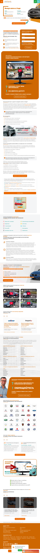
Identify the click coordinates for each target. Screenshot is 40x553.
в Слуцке (18, 539)
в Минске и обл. (6, 536)
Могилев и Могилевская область (28, 366)
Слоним (4, 369)
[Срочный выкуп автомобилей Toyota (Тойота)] (22, 429)
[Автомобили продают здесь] (20, 467)
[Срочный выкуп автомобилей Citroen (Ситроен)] (5, 411)
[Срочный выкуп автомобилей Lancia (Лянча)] (34, 415)
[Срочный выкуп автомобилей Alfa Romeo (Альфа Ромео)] (11, 406)
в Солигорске (13, 539)
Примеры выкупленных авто (25, 530)
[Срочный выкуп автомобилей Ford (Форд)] (34, 411)
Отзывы (4, 528)
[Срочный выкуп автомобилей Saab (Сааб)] (28, 425)
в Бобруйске (18, 538)
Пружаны (22, 353)
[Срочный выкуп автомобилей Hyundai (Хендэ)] (11, 415)
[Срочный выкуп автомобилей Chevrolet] (28, 406)
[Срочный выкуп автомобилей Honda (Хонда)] (5, 415)
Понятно (20, 550)
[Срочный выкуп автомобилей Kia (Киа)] (28, 415)
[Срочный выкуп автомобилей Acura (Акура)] (5, 406)
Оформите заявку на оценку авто (20, 175)
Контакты (21, 532)
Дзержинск (5, 353)
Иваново (22, 349)
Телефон (23, 39)
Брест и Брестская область (27, 346)
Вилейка (5, 354)
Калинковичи (23, 363)
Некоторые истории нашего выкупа (9, 530)
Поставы (5, 362)
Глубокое (5, 363)
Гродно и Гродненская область (10, 366)
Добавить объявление (20, 210)
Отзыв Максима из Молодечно (12, 442)
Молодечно (5, 350)
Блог (21, 528)
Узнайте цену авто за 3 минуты (19, 23)
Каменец (22, 350)
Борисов (5, 347)
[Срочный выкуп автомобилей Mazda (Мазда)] (17, 420)
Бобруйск (22, 368)
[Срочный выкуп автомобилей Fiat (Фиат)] (28, 411)
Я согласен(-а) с (27, 44)
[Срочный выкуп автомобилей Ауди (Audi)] (17, 406)
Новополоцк (5, 359)
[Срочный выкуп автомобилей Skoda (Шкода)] (5, 429)
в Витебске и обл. (19, 536)
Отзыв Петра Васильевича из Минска (29, 443)
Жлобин (22, 359)
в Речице (9, 539)
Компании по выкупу (7, 532)
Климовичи (23, 375)
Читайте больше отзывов (20, 454)
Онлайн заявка (20, 193)
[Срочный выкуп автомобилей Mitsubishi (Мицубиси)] (28, 420)
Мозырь (22, 358)
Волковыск (5, 371)
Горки (22, 369)
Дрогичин (23, 347)
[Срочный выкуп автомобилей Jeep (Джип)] (22, 415)
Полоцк (4, 360)
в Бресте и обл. (12, 536)
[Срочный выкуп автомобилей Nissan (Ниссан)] (34, 420)
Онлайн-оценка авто (8, 280)
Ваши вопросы (22, 527)
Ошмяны (5, 375)
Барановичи (23, 354)
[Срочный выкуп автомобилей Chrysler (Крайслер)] (34, 406)
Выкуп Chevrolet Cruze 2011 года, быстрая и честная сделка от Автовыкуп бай (28, 510)
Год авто (23, 36)
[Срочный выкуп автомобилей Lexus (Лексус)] (11, 420)
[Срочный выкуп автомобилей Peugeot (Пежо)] (11, 425)
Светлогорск (23, 360)
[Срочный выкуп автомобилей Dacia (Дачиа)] (11, 411)
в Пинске (5, 539)
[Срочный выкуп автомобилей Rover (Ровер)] (22, 425)
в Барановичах (13, 538)
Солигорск (5, 349)
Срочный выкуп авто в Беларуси (9, 527)
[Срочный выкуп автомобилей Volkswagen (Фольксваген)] (28, 429)
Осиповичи (23, 371)
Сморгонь (5, 372)
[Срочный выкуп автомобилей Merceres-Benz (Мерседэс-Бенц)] (22, 420)
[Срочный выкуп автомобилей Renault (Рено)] (17, 425)
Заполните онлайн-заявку (20, 96)
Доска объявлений (6, 531)
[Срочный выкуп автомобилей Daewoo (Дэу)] (17, 411)
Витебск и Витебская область (10, 356)
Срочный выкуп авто (7, 522)
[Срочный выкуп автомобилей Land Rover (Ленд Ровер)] (5, 420)
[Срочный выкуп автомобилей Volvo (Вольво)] (34, 429)
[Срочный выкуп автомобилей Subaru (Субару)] (11, 429)
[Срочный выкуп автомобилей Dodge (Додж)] (22, 411)
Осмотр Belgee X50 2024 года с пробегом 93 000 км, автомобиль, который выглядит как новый (11, 510)
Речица (22, 362)
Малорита (23, 351)
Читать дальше (6, 515)
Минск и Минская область (9, 346)
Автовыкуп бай (27, 104)
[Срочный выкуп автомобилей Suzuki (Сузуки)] (17, 429)
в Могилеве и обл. (6, 538)
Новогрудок (5, 373)
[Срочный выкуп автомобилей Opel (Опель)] (5, 425)
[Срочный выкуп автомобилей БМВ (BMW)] (22, 406)
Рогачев (22, 364)
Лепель (4, 364)
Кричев (22, 372)
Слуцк (4, 351)
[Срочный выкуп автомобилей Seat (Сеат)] (34, 425)
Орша (4, 358)
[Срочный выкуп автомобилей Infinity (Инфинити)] (17, 415)
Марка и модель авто (25, 32)
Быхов (22, 373)
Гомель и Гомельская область (27, 356)
